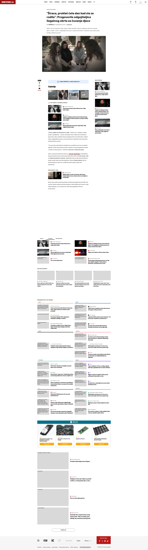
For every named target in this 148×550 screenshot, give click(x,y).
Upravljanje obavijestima (85, 547)
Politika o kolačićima (74, 547)
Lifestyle (64, 2)
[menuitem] (145, 2)
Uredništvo (39, 547)
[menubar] (145, 2)
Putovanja (71, 2)
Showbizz (57, 2)
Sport (50, 2)
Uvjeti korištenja (55, 547)
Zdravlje (78, 2)
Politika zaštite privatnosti (64, 547)
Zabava (89, 2)
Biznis (84, 2)
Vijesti (45, 2)
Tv (94, 2)
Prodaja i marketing (46, 547)
